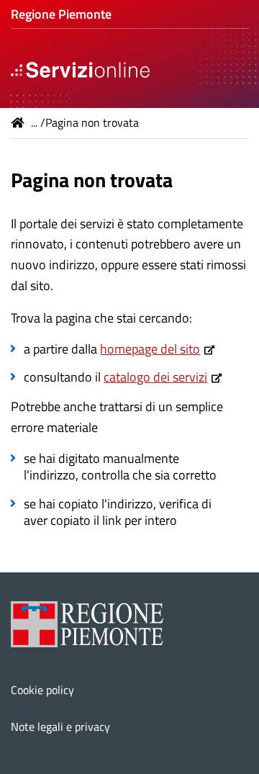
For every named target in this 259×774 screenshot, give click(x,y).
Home (18, 122)
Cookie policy (42, 689)
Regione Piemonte (61, 14)
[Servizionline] (80, 68)
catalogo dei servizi (155, 377)
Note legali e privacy (60, 726)
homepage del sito (150, 349)
